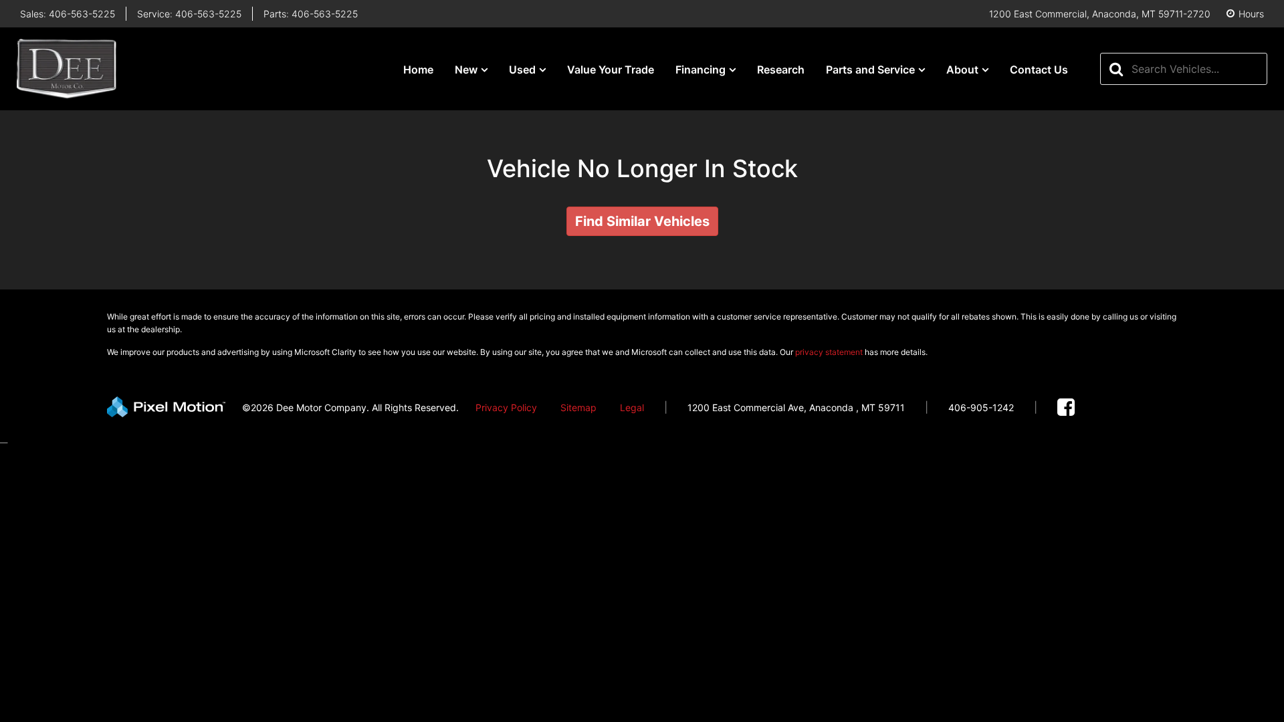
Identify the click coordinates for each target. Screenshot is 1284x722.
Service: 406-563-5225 (189, 14)
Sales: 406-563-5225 (67, 14)
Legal (632, 407)
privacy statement (829, 352)
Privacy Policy (506, 407)
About (962, 69)
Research (781, 69)
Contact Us (1039, 69)
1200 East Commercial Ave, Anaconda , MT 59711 (796, 407)
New (466, 69)
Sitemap (578, 407)
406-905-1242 (981, 407)
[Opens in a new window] (1066, 407)
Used (522, 69)
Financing (700, 69)
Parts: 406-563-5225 (310, 14)
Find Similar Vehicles (642, 221)
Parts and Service (870, 69)
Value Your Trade (610, 69)
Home (418, 69)
